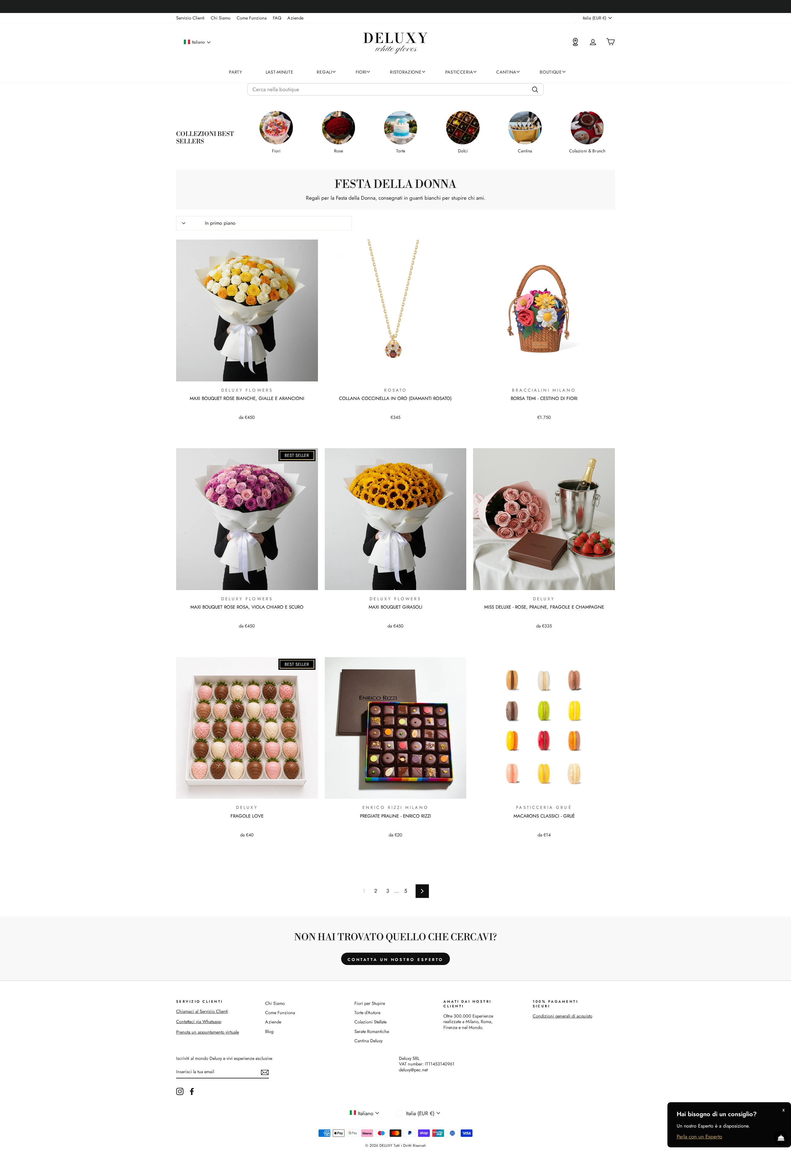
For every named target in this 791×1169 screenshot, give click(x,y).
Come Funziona (252, 18)
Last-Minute (280, 72)
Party (235, 72)
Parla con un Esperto (699, 1136)
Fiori (361, 72)
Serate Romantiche (371, 1031)
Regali (324, 72)
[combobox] (395, 89)
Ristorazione (405, 72)
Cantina (506, 72)
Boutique (551, 72)
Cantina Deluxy (368, 1041)
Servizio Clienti (190, 18)
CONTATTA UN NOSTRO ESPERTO (395, 960)
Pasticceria (459, 72)
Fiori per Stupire (369, 1003)
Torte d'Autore (367, 1013)
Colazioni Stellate (370, 1022)
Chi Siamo (221, 18)
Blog (269, 1031)
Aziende (295, 18)
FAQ (277, 18)
